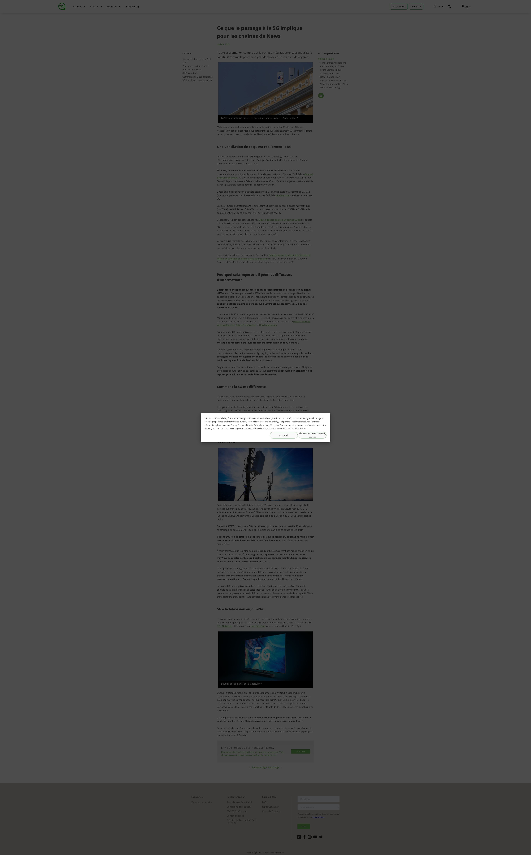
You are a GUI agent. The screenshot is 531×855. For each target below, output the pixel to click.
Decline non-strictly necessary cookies (312, 435)
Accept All (283, 435)
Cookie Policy (253, 425)
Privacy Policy (237, 425)
